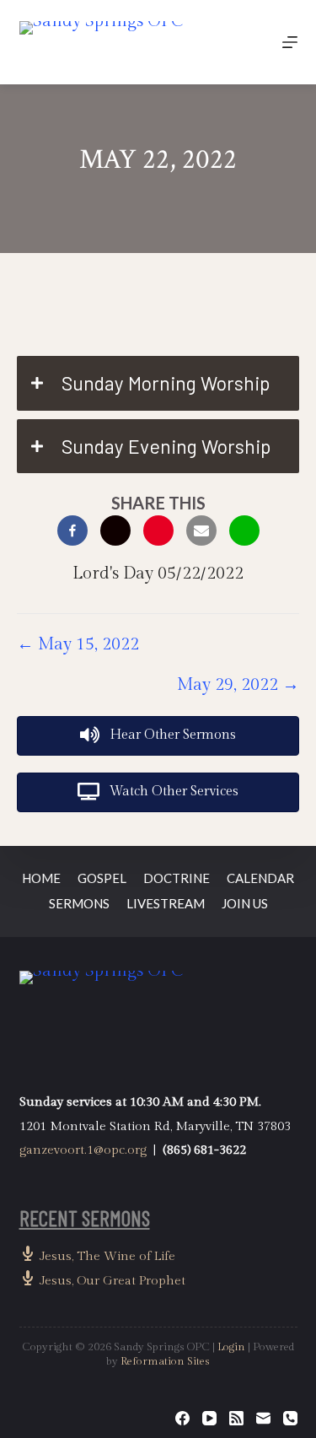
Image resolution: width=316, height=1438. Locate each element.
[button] (158, 383)
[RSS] (236, 1418)
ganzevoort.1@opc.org (83, 1150)
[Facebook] (182, 1418)
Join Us (245, 903)
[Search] (250, 42)
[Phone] (290, 1418)
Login (231, 1347)
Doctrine (176, 878)
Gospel (102, 878)
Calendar (260, 878)
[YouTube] (209, 1418)
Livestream (165, 903)
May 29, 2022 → (238, 685)
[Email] (263, 1418)
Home (41, 878)
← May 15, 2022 (78, 644)
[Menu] (289, 42)
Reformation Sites (165, 1361)
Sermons (79, 903)
